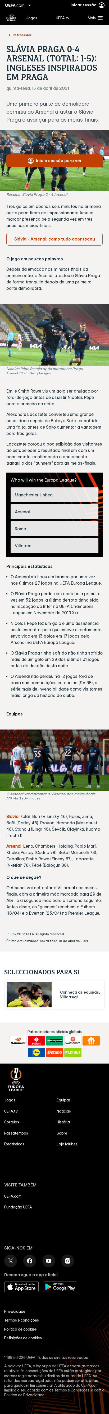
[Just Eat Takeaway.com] (91, 1041)
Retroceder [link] (22, 35)
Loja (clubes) (68, 1144)
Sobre (62, 1133)
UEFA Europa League (11, 18)
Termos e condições (21, 1320)
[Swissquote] (72, 1041)
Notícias (64, 1111)
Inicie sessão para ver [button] (58, 160)
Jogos (9, 1100)
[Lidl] (36, 1052)
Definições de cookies (23, 1338)
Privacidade (14, 1311)
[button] (94, 18)
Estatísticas (14, 1144)
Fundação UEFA (18, 1207)
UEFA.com (12, 1196)
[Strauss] (36, 1041)
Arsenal (13, 846)
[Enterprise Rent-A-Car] (54, 1041)
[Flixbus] (72, 1052)
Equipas (64, 1100)
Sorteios (11, 1122)
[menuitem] (36, 18)
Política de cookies (20, 1329)
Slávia (12, 816)
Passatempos (16, 1133)
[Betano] (54, 1052)
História (63, 1122)
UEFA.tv (11, 1111)
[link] (32, 18)
